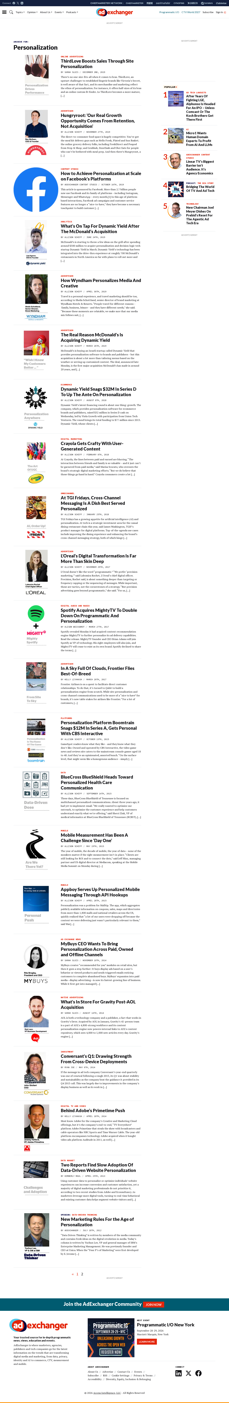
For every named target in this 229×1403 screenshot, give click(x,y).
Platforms (66, 718)
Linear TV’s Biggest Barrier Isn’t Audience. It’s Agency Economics (200, 167)
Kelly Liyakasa (73, 679)
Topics (19, 12)
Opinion (31, 12)
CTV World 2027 (191, 12)
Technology (192, 203)
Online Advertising (72, 56)
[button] (11, 12)
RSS (105, 1375)
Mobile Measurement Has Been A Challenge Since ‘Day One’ (94, 837)
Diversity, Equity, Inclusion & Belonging (128, 1379)
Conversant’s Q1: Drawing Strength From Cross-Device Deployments (96, 1058)
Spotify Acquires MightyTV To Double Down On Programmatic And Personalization (99, 615)
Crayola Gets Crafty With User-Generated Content (92, 446)
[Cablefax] (221, 3)
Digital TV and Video (73, 1106)
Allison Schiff (73, 131)
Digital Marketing (71, 439)
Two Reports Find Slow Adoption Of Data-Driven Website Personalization (98, 1167)
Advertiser (67, 110)
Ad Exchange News (71, 939)
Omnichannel (67, 493)
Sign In (219, 12)
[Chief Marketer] (134, 3)
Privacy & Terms (143, 1375)
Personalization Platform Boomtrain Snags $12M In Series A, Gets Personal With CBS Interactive (99, 728)
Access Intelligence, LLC (107, 1393)
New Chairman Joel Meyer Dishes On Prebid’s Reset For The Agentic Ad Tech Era (200, 215)
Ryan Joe (69, 1067)
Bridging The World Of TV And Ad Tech (200, 188)
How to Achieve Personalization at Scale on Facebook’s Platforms (101, 176)
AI (187, 129)
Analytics (66, 221)
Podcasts (71, 12)
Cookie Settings (120, 1375)
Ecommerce (66, 384)
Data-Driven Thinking (84, 1214)
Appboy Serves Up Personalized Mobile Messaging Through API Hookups (100, 892)
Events (58, 12)
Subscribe (208, 12)
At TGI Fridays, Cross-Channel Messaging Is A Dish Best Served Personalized (93, 503)
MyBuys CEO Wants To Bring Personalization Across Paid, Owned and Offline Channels (97, 949)
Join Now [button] (154, 1304)
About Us (45, 12)
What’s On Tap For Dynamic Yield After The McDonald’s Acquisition (100, 228)
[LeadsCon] (193, 3)
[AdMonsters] (207, 3)
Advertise (107, 1371)
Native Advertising (72, 997)
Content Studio (69, 169)
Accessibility (95, 1379)
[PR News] (150, 3)
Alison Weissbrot (74, 626)
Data (63, 772)
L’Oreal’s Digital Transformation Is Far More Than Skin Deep (98, 558)
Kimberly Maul (72, 1176)
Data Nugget (67, 1160)
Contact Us (123, 1371)
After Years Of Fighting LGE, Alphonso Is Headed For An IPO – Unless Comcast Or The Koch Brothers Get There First (200, 107)
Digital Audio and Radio (75, 605)
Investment (67, 1051)
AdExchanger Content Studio (80, 184)
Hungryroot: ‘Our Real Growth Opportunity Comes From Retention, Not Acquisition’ (98, 121)
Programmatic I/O (169, 12)
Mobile (64, 830)
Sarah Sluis (71, 72)
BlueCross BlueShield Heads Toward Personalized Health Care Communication (97, 782)
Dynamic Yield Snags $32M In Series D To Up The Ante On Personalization (98, 391)
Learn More (147, 1341)
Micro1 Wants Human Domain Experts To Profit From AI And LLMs (199, 139)
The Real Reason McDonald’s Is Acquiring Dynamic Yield (92, 337)
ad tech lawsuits (196, 92)
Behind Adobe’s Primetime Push (93, 1110)
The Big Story (205, 183)
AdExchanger (71, 1230)
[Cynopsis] (179, 3)
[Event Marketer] (163, 3)
